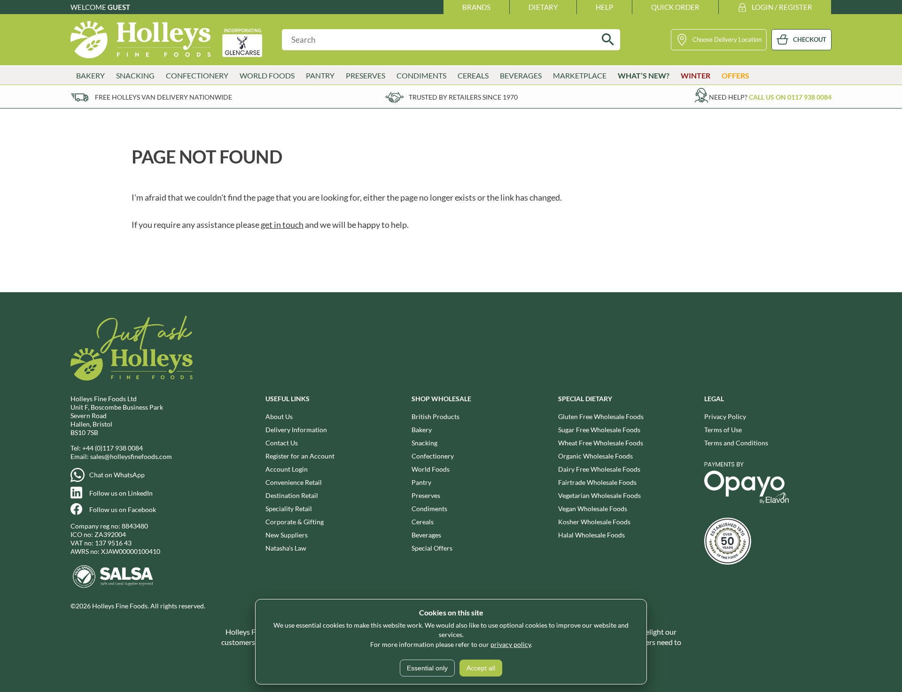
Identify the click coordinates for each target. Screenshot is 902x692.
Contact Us (281, 443)
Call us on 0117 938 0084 (790, 97)
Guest (119, 7)
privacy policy (510, 644)
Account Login (286, 469)
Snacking (424, 443)
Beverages (426, 535)
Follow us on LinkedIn (121, 493)
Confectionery (433, 456)
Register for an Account (299, 456)
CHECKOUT (809, 39)
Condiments (429, 509)
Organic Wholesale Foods (595, 456)
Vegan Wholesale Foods (592, 509)
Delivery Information (296, 430)
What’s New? (643, 75)
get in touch (282, 224)
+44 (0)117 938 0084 (112, 448)
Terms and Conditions (736, 443)
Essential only (427, 668)
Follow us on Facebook (122, 509)
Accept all (481, 668)
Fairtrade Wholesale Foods (597, 482)
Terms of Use (723, 430)
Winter (695, 75)
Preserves (426, 495)
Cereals (423, 522)
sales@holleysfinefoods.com (131, 456)
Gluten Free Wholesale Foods (601, 416)
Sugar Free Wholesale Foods (599, 430)
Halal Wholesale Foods (591, 535)
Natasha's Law (285, 548)
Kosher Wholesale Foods (594, 522)
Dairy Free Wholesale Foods (599, 469)
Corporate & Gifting (294, 522)
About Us (279, 416)
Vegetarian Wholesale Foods (599, 495)
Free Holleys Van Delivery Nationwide (163, 97)
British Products (435, 416)
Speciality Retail (288, 509)
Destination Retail (291, 495)
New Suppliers (286, 535)
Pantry (421, 482)
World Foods (431, 469)
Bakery (422, 430)
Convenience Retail (293, 482)
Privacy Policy (725, 416)
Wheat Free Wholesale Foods (600, 443)
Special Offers (432, 548)
